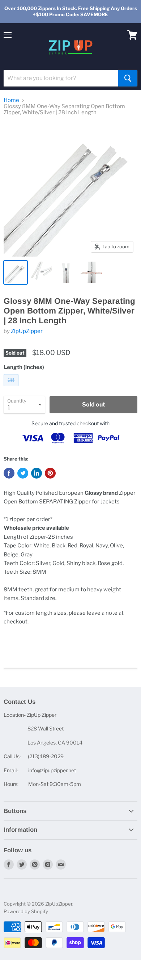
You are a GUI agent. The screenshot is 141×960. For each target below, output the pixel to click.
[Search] (127, 78)
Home (11, 100)
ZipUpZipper (27, 331)
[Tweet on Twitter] (22, 473)
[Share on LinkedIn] (36, 473)
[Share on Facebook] (9, 473)
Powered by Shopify (26, 911)
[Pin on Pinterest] (50, 473)
